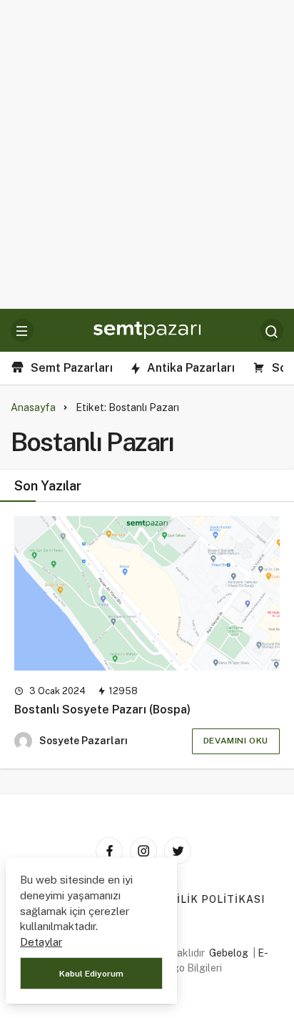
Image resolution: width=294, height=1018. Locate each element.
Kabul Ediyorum (91, 974)
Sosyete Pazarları (83, 740)
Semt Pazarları (72, 368)
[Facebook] (109, 850)
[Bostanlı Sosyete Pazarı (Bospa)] (147, 593)
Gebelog (228, 953)
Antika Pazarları (191, 368)
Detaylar (41, 942)
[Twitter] (177, 850)
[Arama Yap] (271, 330)
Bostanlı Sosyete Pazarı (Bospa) (102, 709)
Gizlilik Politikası (208, 899)
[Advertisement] (147, 154)
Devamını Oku (235, 741)
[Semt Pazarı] (147, 329)
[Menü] (22, 330)
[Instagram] (143, 850)
